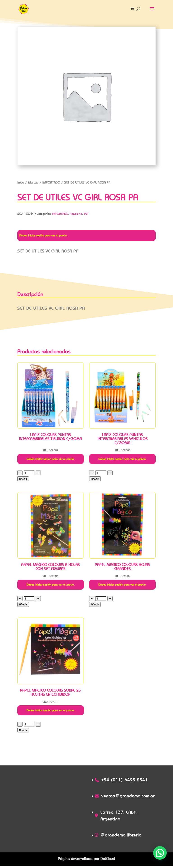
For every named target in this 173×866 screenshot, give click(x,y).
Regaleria (76, 214)
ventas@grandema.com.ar (128, 795)
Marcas (33, 182)
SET (86, 214)
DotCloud (107, 858)
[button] (160, 853)
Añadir (23, 478)
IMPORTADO (51, 182)
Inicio (20, 182)
